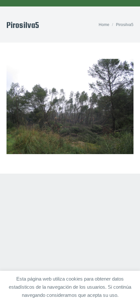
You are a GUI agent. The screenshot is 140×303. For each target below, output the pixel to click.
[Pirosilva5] (70, 106)
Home (104, 24)
